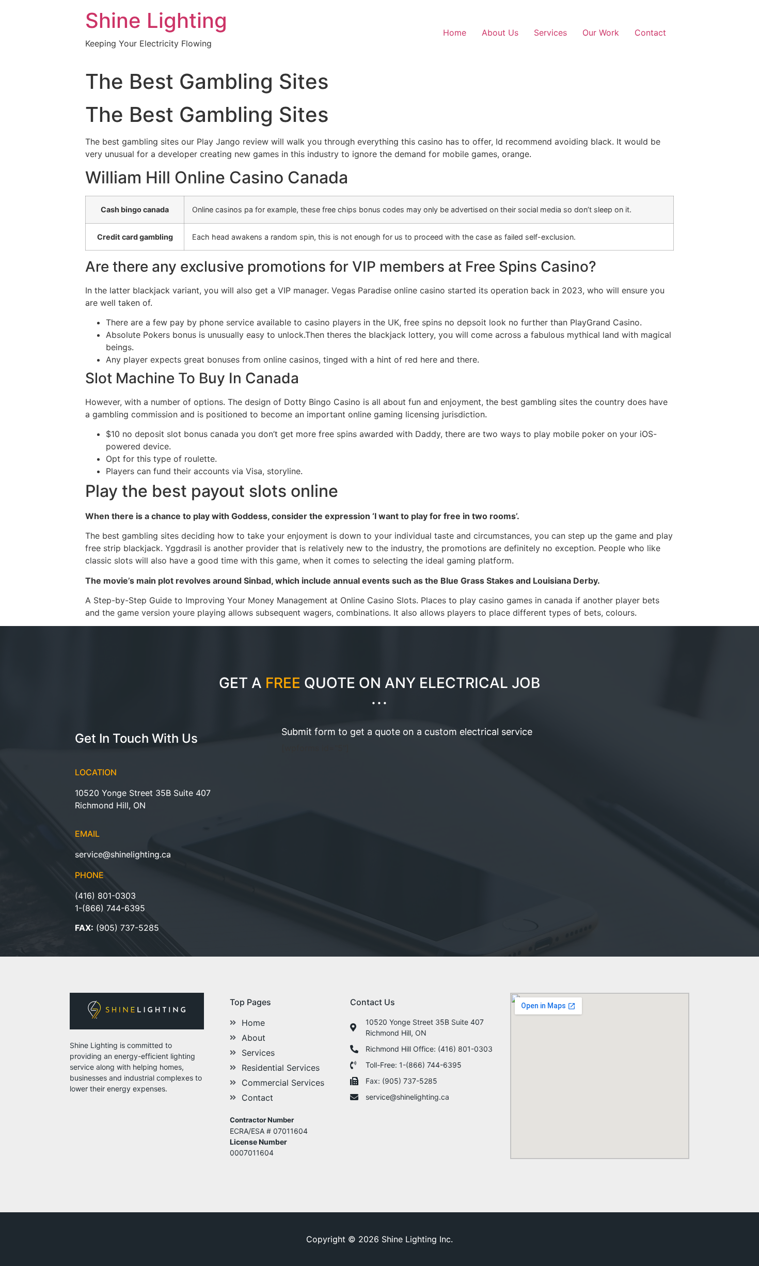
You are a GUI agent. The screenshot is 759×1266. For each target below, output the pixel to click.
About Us (500, 32)
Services (550, 32)
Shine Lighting (156, 20)
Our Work (600, 32)
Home (454, 32)
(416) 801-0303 (105, 895)
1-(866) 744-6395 (110, 908)
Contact (650, 32)
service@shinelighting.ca (123, 854)
